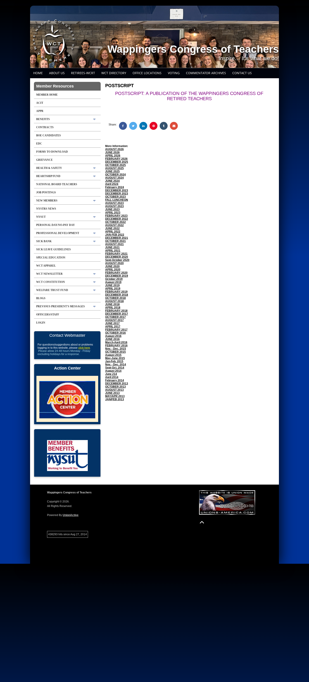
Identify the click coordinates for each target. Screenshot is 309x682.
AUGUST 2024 (114, 177)
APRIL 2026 (112, 155)
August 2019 (113, 282)
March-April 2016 (116, 342)
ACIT (39, 102)
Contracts (45, 127)
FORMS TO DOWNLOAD (52, 151)
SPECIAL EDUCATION (50, 257)
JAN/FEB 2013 (114, 399)
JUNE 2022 (112, 228)
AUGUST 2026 (114, 149)
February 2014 (114, 380)
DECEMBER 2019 (116, 275)
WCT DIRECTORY (113, 73)
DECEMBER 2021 (116, 237)
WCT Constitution (50, 282)
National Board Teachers (56, 184)
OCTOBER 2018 (115, 298)
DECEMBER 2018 (116, 294)
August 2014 (113, 370)
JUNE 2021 (112, 247)
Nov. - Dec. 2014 (115, 364)
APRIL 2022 (112, 231)
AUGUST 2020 (114, 263)
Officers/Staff (47, 314)
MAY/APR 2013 (115, 396)
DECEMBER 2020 (116, 256)
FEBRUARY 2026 (116, 158)
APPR (39, 111)
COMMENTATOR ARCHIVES (206, 73)
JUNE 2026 (112, 152)
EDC (39, 143)
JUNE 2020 (112, 266)
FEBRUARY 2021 (116, 253)
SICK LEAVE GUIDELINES (53, 249)
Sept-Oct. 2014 (114, 367)
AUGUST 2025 (114, 168)
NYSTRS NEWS (46, 208)
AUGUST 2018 (114, 301)
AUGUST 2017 (114, 320)
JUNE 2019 (112, 285)
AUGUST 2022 (114, 225)
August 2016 (113, 336)
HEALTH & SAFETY (49, 168)
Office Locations (147, 73)
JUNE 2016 (112, 339)
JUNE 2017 (112, 323)
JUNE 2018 (112, 304)
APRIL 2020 (112, 269)
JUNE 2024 (112, 180)
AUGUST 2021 (114, 244)
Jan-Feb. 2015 (114, 361)
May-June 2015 (115, 358)
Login (40, 322)
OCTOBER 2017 (115, 317)
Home (38, 73)
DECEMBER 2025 (116, 161)
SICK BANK (44, 241)
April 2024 (111, 184)
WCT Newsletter (49, 273)
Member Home (47, 94)
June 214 (111, 374)
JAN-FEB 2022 (114, 234)
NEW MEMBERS (46, 200)
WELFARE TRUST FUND (52, 290)
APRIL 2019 (112, 288)
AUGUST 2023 (114, 203)
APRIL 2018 (112, 307)
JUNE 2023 (112, 209)
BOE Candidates (48, 135)
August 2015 (113, 355)
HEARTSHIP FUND (48, 176)
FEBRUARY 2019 (116, 291)
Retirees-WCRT (83, 73)
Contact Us (242, 73)
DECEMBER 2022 (116, 218)
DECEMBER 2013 (116, 383)
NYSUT (41, 216)
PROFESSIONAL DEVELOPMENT (57, 233)
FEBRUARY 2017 (116, 329)
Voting (174, 73)
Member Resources (55, 86)
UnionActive (70, 515)
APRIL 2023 (112, 212)
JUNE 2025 (112, 171)
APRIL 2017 (112, 326)
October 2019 (114, 279)
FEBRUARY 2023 (116, 215)
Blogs (40, 298)
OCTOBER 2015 (115, 351)
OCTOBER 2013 (115, 386)
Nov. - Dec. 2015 (115, 348)
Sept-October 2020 (117, 260)
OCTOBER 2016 (115, 332)
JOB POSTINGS (46, 192)
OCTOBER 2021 (115, 241)
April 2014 (111, 377)
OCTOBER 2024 (115, 174)
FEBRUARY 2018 (116, 310)
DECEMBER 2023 (116, 190)
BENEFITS (43, 119)
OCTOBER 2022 (115, 222)
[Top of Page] (202, 522)
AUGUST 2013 (114, 389)
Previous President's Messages (60, 306)
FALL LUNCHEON (116, 199)
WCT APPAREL (46, 265)
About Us (57, 73)
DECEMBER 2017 (116, 313)
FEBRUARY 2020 (116, 272)
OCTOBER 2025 (115, 165)
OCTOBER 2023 (115, 196)
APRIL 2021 (112, 250)
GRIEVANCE (44, 159)
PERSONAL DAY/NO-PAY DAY (55, 225)
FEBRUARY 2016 (116, 345)
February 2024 (114, 187)
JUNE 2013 (112, 393)
